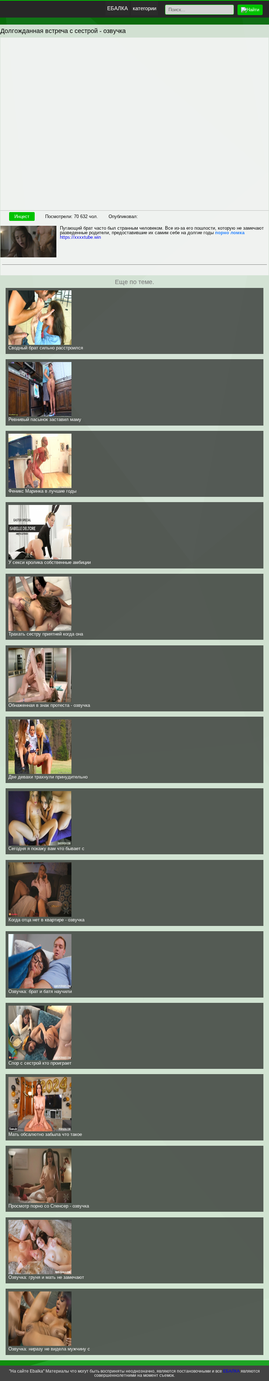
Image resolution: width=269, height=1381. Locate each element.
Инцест (21, 216)
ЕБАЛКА (117, 8)
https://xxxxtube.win (80, 237)
